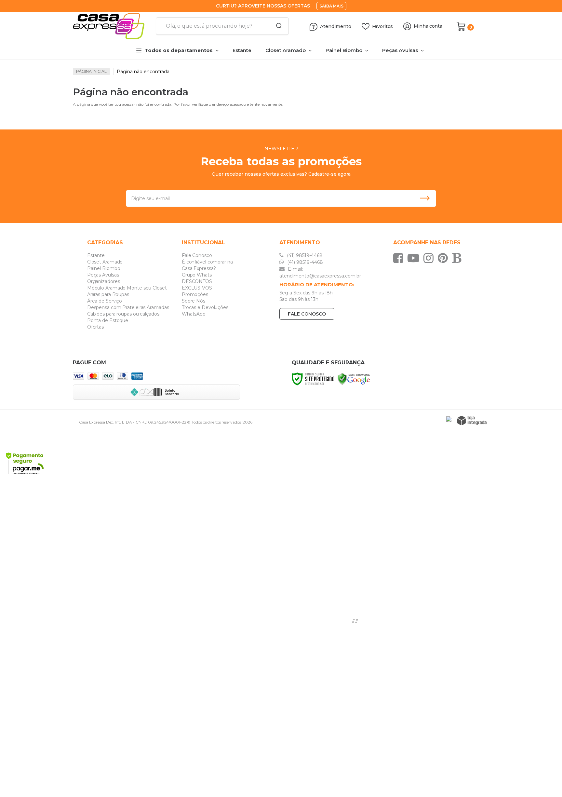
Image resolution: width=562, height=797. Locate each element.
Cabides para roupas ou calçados (123, 314)
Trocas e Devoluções (205, 307)
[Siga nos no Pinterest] (444, 258)
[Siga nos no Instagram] (430, 258)
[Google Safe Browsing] (354, 378)
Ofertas (95, 327)
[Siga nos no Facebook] (400, 258)
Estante (96, 255)
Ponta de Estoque (107, 320)
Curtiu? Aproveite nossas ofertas (263, 6)
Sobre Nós (193, 301)
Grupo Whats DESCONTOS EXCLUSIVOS (197, 281)
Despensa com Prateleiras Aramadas (128, 307)
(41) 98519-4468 (304, 255)
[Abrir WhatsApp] (545, 780)
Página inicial (91, 71)
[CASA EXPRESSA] (112, 26)
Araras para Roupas (108, 294)
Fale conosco (307, 314)
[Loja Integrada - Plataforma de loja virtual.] (472, 420)
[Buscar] (277, 26)
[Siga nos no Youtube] (415, 258)
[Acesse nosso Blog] (458, 258)
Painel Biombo (103, 268)
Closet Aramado (105, 262)
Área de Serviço (104, 301)
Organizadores (103, 281)
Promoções (195, 294)
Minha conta (428, 26)
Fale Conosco (197, 255)
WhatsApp (194, 314)
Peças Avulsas (103, 275)
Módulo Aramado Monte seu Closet (127, 288)
